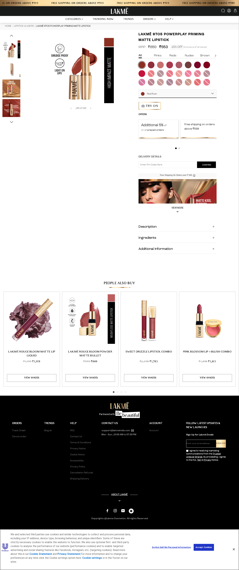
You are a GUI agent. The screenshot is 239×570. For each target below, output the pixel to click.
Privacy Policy (77, 467)
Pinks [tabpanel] (158, 55)
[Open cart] (235, 11)
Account (154, 430)
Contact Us (76, 436)
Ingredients (147, 237)
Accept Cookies (204, 547)
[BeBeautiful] (131, 512)
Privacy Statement (68, 553)
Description (148, 226)
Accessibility (77, 461)
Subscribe (221, 444)
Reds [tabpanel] (172, 55)
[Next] (90, 108)
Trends (128, 19)
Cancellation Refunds (81, 473)
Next (216, 55)
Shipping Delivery (79, 479)
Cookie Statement (40, 553)
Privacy (207, 460)
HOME (8, 26)
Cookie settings (92, 557)
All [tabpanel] (140, 55)
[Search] (223, 11)
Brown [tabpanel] (205, 55)
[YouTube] (123, 510)
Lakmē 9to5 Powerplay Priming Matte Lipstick (63, 26)
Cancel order (19, 436)
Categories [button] (73, 19)
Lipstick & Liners (24, 26)
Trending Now (103, 19)
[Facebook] (107, 510)
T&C (199, 460)
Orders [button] (148, 19)
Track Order (19, 430)
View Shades (31, 378)
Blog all (48, 430)
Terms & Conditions (80, 442)
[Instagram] (115, 510)
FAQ (72, 430)
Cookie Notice (77, 454)
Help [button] (168, 19)
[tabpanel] (159, 129)
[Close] (233, 549)
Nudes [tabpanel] (189, 55)
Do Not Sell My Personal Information (171, 547)
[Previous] (71, 108)
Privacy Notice (78, 448)
